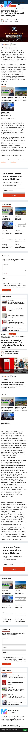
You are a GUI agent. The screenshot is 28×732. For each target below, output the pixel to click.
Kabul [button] (25, 730)
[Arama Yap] (4, 6)
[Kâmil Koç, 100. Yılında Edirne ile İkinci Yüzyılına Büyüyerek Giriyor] (7, 94)
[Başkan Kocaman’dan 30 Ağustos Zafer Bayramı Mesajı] (14, 329)
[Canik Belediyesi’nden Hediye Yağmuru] (14, 308)
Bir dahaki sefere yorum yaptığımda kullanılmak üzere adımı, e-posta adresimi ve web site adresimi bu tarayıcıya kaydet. (15, 285)
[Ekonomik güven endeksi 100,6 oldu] (20, 241)
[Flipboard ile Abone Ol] (13, 44)
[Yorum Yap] (2, 48)
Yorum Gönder (6, 290)
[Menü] (2, 2)
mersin (6, 19)
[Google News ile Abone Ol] (5, 44)
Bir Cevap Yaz (6, 256)
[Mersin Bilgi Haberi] (15, 4)
